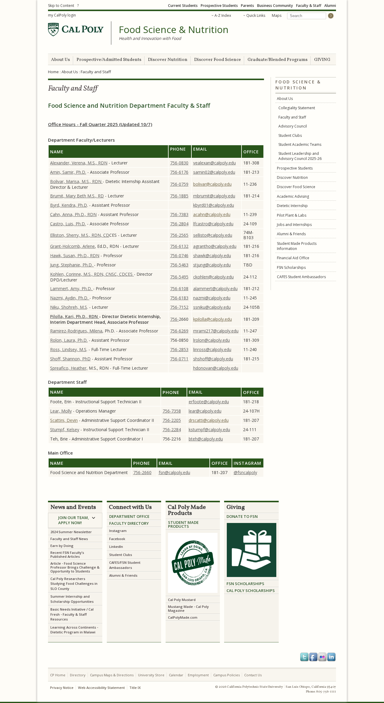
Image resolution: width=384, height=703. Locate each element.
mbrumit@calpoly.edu (214, 196)
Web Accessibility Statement (101, 687)
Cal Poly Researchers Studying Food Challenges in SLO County (74, 583)
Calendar (176, 675)
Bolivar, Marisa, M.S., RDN (76, 181)
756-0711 (179, 359)
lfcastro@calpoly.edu (213, 224)
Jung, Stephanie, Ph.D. (72, 265)
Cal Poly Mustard (182, 599)
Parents (247, 5)
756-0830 (179, 163)
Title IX (135, 687)
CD (106, 235)
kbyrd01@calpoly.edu (213, 205)
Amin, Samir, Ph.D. (68, 172)
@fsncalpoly (245, 472)
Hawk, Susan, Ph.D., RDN (74, 255)
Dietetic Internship (292, 205)
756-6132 (179, 246)
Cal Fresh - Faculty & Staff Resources (72, 614)
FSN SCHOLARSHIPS (245, 583)
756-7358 (172, 411)
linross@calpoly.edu (212, 349)
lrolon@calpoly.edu (211, 340)
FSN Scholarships (291, 267)
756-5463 (179, 265)
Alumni (330, 5)
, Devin (71, 420)
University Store (151, 675)
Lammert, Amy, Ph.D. (71, 288)
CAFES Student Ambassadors (301, 276)
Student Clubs (290, 135)
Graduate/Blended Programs (278, 60)
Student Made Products (183, 524)
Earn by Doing (62, 545)
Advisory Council (292, 126)
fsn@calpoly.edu (174, 472)
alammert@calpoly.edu (215, 288)
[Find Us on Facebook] (313, 657)
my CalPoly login (62, 15)
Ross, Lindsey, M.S (68, 349)
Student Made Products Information (296, 246)
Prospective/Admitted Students (108, 60)
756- (174, 319)
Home (53, 71)
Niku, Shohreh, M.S (68, 307)
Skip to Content (61, 5)
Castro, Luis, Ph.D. (68, 224)
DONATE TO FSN (242, 516)
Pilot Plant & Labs (291, 215)
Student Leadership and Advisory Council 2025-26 (300, 156)
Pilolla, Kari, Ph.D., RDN (74, 316)
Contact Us (253, 675)
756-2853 (179, 349)
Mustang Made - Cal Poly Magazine (188, 608)
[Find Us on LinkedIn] (331, 657)
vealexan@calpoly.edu (214, 163)
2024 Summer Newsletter (71, 532)
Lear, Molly (61, 411)
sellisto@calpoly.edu (212, 235)
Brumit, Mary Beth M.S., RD (77, 196)
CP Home (57, 675)
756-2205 (172, 420)
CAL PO (233, 590)
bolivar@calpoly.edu (212, 184)
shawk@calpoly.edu (212, 255)
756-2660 (142, 472)
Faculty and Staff (292, 117)
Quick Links (255, 15)
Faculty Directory (129, 523)
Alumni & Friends (291, 233)
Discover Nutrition (168, 60)
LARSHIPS (265, 590)
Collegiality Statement (296, 107)
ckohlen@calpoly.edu (213, 277)
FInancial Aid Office (293, 257)
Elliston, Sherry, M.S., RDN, (76, 235)
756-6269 (179, 331)
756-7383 (179, 214)
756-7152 (179, 307)
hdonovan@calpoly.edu (215, 368)
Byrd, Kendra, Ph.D (68, 205)
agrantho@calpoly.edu (214, 246)
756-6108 (179, 288)
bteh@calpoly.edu (206, 439)
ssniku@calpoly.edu (212, 307)
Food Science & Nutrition (174, 29)
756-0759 (179, 184)
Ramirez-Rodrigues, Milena (76, 331)
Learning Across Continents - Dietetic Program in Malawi (74, 630)
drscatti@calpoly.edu (209, 420)
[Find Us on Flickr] (322, 657)
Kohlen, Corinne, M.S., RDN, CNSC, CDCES (92, 274)
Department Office (129, 516)
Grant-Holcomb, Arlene (72, 246)
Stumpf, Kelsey (64, 429)
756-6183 (179, 298)
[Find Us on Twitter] (304, 657)
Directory (78, 675)
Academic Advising (293, 196)
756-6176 (179, 172)
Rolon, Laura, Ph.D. (69, 340)
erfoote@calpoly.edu (209, 401)
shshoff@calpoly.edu (213, 359)
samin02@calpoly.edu (214, 172)
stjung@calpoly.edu (212, 265)
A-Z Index (222, 15)
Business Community (275, 5)
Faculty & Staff (308, 5)
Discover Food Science (217, 60)
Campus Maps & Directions (112, 675)
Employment (198, 675)
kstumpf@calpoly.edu (209, 429)
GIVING (322, 60)
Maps (276, 15)
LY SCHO (248, 590)
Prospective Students (219, 5)
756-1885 (179, 196)
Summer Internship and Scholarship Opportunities (72, 599)
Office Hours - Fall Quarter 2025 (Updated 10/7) (100, 124)
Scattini (57, 420)
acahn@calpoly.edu (211, 214)
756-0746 (179, 255)
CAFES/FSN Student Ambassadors (124, 565)
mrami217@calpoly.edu (215, 331)
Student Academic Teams (299, 144)
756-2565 (179, 235)
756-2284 (172, 429)
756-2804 (179, 224)
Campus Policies (226, 675)
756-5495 (179, 277)
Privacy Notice (62, 687)
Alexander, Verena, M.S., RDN (78, 163)
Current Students (183, 5)
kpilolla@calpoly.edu (212, 319)
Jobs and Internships (294, 224)
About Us (60, 60)
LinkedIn (116, 546)
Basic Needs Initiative (68, 609)
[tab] (75, 520)
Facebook (117, 538)
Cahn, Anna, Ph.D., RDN (73, 214)
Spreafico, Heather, (69, 368)
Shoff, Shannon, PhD (70, 359)
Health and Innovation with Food (150, 38)
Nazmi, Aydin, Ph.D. (69, 298)
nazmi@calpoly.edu (211, 298)
